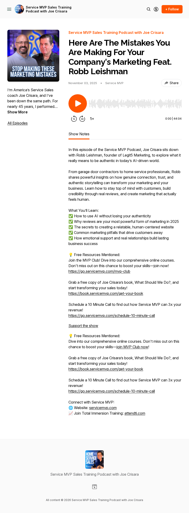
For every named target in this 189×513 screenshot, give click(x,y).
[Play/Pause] (77, 103)
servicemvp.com (103, 407)
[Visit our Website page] (94, 486)
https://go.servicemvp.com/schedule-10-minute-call (111, 315)
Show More (17, 112)
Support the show (83, 325)
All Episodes (17, 123)
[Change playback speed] (92, 118)
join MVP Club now (132, 347)
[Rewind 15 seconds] (74, 118)
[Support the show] (156, 9)
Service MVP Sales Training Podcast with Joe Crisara (48, 9)
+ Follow (172, 9)
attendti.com (134, 413)
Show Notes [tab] (78, 134)
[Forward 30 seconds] (82, 118)
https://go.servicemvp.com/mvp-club (99, 271)
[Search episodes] (149, 9)
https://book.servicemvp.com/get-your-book (105, 293)
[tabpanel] (125, 284)
